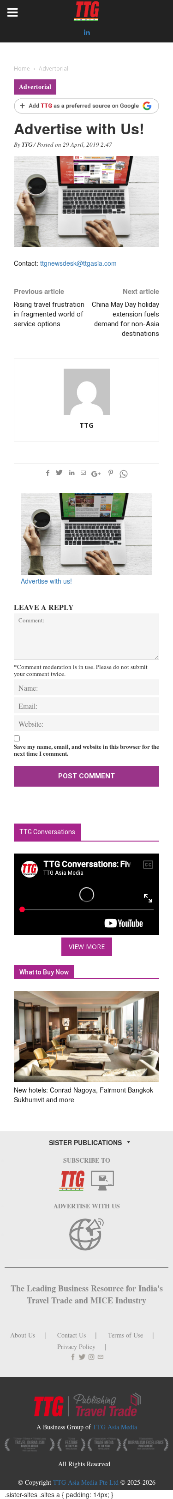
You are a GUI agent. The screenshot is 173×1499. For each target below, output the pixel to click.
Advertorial (35, 86)
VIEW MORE (87, 946)
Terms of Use (125, 1335)
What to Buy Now (44, 972)
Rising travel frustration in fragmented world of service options (49, 314)
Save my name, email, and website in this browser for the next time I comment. (86, 750)
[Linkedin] (87, 32)
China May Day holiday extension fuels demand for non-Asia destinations (125, 319)
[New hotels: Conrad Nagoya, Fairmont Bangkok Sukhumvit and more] (86, 1036)
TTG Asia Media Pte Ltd (86, 1482)
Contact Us (71, 1335)
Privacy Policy (76, 1346)
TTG (27, 144)
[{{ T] (86, 106)
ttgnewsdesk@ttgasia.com (78, 263)
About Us (22, 1335)
